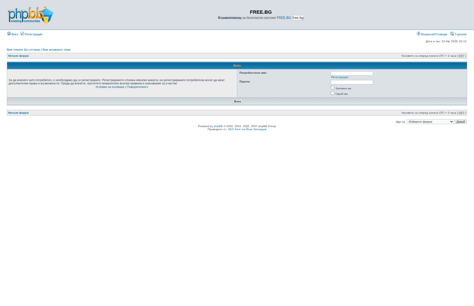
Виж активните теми (56, 49)
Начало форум (18, 55)
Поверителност (137, 86)
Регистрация (33, 34)
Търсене (460, 34)
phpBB (218, 126)
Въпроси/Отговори (433, 34)
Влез (14, 34)
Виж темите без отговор (23, 49)
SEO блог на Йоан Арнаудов (247, 129)
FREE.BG (284, 18)
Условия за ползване (110, 86)
